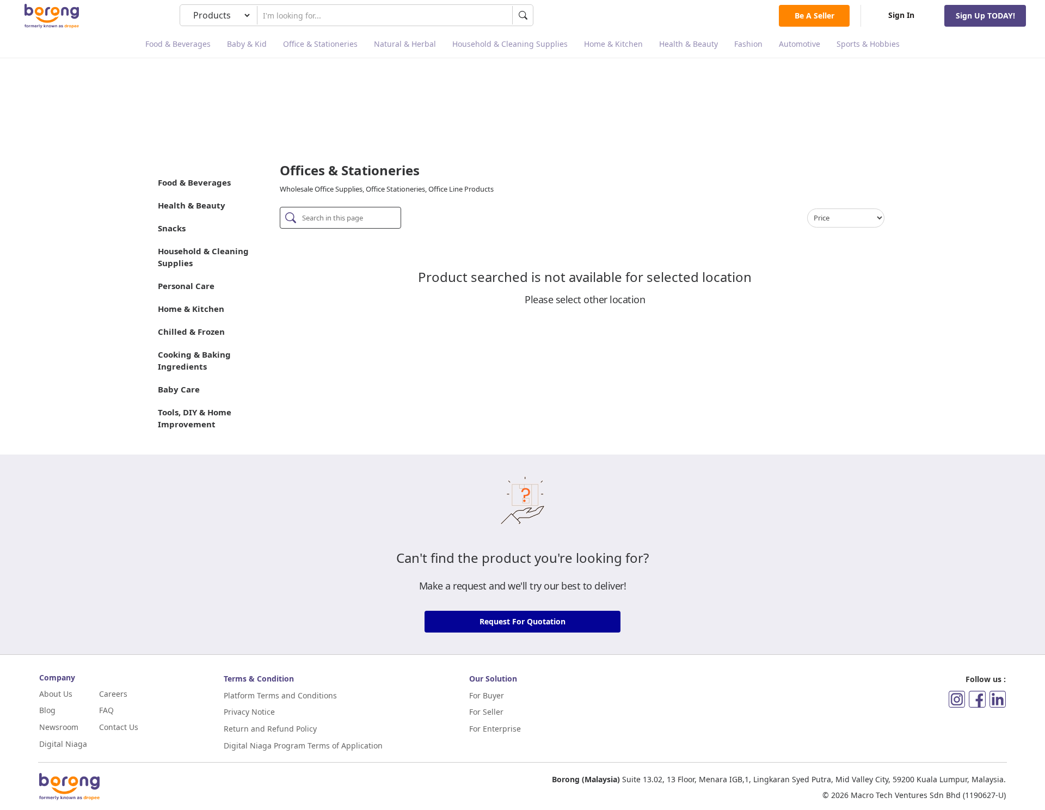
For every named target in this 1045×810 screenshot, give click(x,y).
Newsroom (58, 727)
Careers (113, 694)
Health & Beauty (688, 44)
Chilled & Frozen (191, 331)
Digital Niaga (63, 744)
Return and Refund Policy (270, 728)
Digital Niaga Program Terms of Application (303, 745)
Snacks (172, 228)
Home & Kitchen (613, 44)
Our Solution (493, 678)
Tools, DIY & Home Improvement (194, 418)
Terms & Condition (259, 678)
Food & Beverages (178, 44)
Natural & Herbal (405, 44)
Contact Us (118, 727)
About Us (55, 694)
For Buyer (486, 695)
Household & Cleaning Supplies (510, 44)
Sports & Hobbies (868, 44)
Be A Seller (814, 15)
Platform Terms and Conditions (280, 695)
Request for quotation (522, 621)
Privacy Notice (249, 712)
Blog (47, 710)
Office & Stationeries (320, 44)
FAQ (106, 710)
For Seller (486, 712)
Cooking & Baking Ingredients (194, 360)
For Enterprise (495, 728)
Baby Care (179, 389)
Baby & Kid (247, 44)
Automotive (799, 44)
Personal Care (186, 285)
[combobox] (385, 15)
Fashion (748, 44)
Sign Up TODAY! (985, 15)
